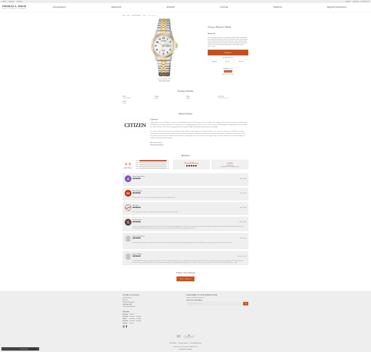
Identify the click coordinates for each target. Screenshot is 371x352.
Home (124, 15)
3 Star (137, 164)
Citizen (144, 15)
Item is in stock (228, 71)
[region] (164, 47)
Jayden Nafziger (137, 254)
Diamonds (116, 7)
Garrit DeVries (137, 220)
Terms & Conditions (183, 343)
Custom (224, 7)
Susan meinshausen (138, 236)
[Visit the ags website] (189, 336)
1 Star (137, 168)
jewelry (128, 15)
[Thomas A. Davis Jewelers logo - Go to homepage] (14, 7)
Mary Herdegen (137, 191)
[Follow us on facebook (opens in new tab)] (126, 326)
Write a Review (185, 279)
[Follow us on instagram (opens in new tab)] (124, 326)
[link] (4, 1)
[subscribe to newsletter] (245, 303)
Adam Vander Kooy (138, 176)
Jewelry (171, 7)
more (213, 46)
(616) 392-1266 (164, 81)
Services (277, 7)
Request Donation (336, 7)
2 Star (137, 166)
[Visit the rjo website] (178, 336)
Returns (227, 61)
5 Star (137, 160)
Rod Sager (135, 205)
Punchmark (189, 349)
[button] (347, 1)
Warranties (241, 61)
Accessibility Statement (195, 343)
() (168, 160)
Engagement (59, 7)
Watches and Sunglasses (136, 15)
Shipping (214, 61)
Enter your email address (194, 300)
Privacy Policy (173, 343)
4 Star (137, 162)
